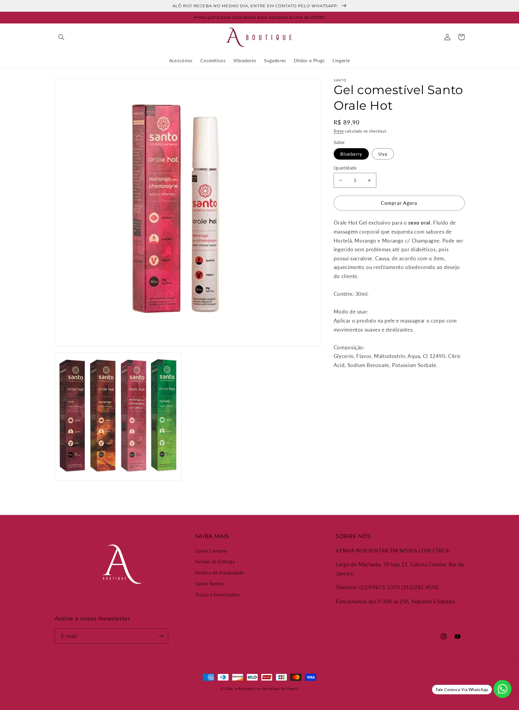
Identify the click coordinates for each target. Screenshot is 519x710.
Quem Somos (209, 583)
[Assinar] (161, 636)
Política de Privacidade (219, 572)
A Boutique (244, 688)
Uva (382, 154)
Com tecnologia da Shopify (276, 688)
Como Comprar (211, 550)
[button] (61, 37)
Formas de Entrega (215, 561)
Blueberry (351, 154)
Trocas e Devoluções (217, 594)
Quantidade (345, 168)
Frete (339, 131)
